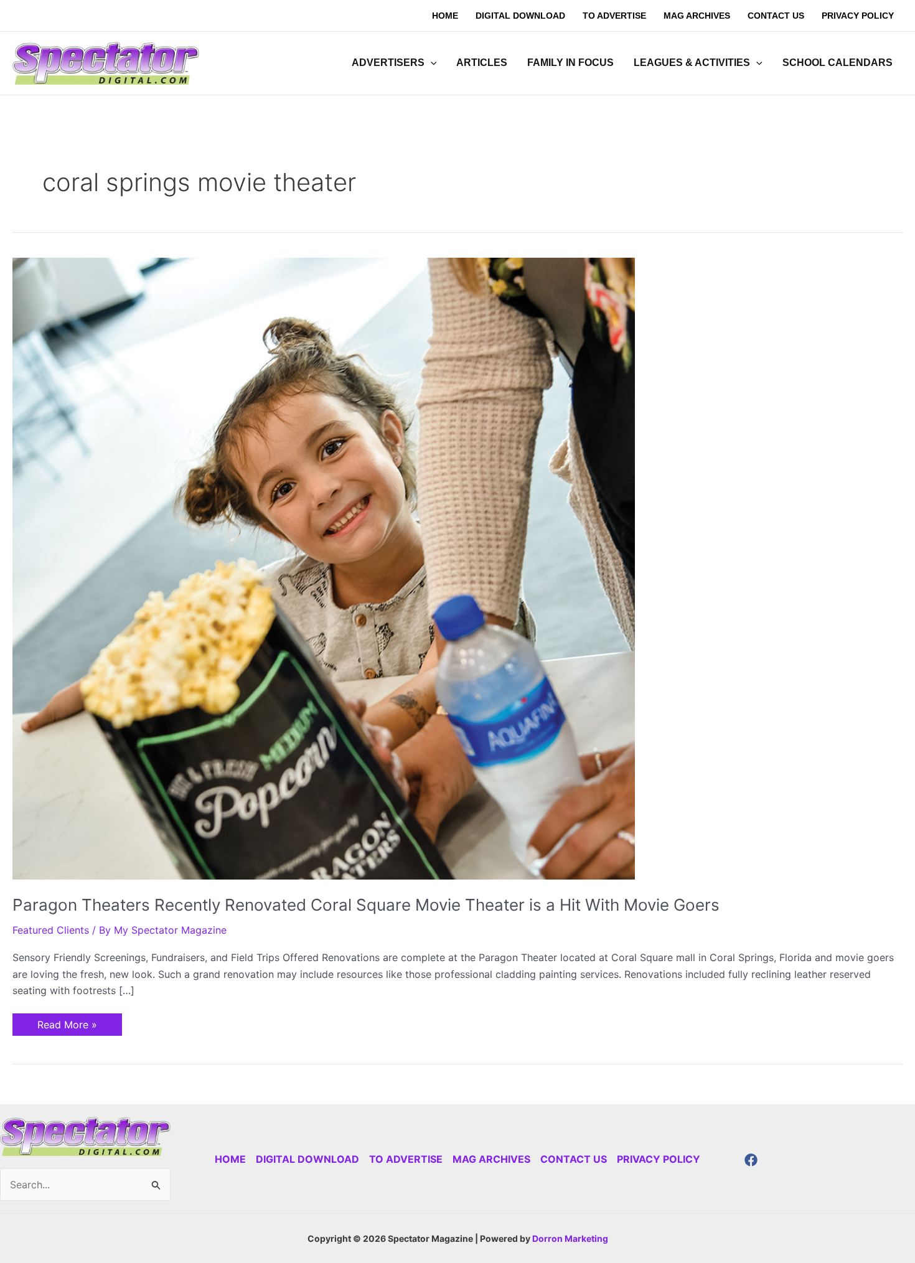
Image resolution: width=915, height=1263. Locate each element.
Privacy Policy (658, 1159)
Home (230, 1159)
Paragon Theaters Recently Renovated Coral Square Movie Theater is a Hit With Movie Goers (366, 904)
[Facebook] (751, 1160)
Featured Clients (50, 930)
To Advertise (406, 1159)
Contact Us (573, 1159)
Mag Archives (491, 1159)
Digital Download (307, 1159)
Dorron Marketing (570, 1238)
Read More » (67, 1022)
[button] (431, 63)
